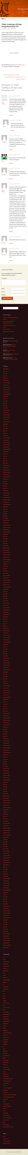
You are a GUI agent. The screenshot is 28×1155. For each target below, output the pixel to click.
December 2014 (6, 690)
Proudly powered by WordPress (14, 1152)
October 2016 (6, 639)
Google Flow (6, 1016)
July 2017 (5, 619)
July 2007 (5, 894)
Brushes (5, 982)
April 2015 (5, 681)
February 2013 (6, 741)
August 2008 (5, 864)
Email (3, 291)
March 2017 (5, 628)
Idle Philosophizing (7, 1032)
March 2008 (5, 876)
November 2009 (6, 830)
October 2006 (6, 915)
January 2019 (6, 577)
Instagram (5, 1042)
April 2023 (5, 460)
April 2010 (5, 819)
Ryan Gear (3, 243)
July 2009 (5, 839)
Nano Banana (6, 1067)
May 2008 (5, 871)
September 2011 (6, 780)
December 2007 (6, 883)
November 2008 (6, 858)
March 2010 (5, 821)
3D (13, 28)
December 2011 (6, 773)
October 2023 (6, 447)
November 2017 (6, 610)
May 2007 (5, 899)
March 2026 (5, 380)
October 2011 (6, 777)
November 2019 (6, 555)
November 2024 (6, 417)
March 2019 (5, 573)
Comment (4, 278)
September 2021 (6, 504)
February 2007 (6, 906)
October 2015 (6, 667)
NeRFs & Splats (6, 1069)
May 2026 (5, 375)
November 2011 (6, 775)
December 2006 (6, 910)
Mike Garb (3, 254)
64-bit (4, 959)
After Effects (6, 970)
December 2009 (6, 828)
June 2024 (5, 428)
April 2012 (5, 763)
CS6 (4, 996)
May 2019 (5, 568)
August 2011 (5, 782)
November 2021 (6, 499)
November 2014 (6, 692)
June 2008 (5, 869)
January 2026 (6, 385)
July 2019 (5, 564)
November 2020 (6, 527)
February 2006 (6, 933)
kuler (4, 1048)
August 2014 (5, 699)
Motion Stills (5, 1060)
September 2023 (6, 449)
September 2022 (6, 476)
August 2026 (5, 369)
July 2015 (5, 674)
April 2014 (5, 708)
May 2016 (5, 651)
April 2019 (5, 571)
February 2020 (6, 548)
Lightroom (5, 1051)
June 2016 (5, 649)
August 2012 (5, 754)
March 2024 (5, 435)
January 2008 (6, 881)
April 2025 (5, 405)
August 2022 (5, 479)
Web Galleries (6, 1124)
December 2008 (6, 855)
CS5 (15, 28)
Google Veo (5, 1023)
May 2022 (5, 486)
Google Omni (6, 1019)
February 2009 (6, 851)
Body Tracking (6, 980)
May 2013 (5, 734)
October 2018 (6, 584)
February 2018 (6, 603)
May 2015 (5, 679)
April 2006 (5, 929)
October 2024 (6, 419)
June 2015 (5, 676)
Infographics (6, 1039)
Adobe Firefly (6, 961)
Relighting (5, 1090)
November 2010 (6, 803)
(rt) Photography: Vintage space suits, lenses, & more (16, 78)
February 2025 (6, 410)
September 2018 (6, 587)
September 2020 (6, 532)
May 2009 (5, 844)
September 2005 (6, 945)
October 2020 (6, 529)
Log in (4, 1136)
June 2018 (5, 594)
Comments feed (6, 1141)
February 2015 (6, 685)
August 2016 (5, 644)
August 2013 (5, 727)
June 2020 (5, 538)
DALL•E (4, 998)
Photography (6, 1076)
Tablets (4, 1108)
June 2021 (5, 511)
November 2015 (6, 665)
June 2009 (5, 842)
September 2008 (6, 862)
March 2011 (5, 793)
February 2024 (6, 437)
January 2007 (6, 908)
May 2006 (5, 926)
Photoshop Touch (7, 1081)
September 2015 (6, 669)
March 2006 (5, 931)
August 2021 (5, 506)
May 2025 (5, 403)
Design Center (6, 1003)
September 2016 (6, 642)
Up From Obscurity (7, 1117)
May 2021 (5, 513)
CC (3, 984)
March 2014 (5, 711)
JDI (3, 1046)
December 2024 (6, 414)
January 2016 (6, 660)
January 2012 (6, 770)
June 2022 (5, 483)
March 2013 (5, 738)
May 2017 (5, 623)
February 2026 (6, 382)
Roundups (5, 1092)
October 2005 (6, 943)
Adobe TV (5, 968)
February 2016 (6, 658)
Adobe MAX (5, 964)
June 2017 (5, 621)
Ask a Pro (5, 977)
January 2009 (6, 853)
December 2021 (6, 497)
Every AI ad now (6, 329)
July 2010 (5, 812)
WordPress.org (6, 1143)
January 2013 (6, 743)
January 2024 (6, 440)
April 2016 (5, 653)
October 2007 (6, 887)
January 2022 (6, 495)
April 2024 (5, 433)
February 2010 (6, 823)
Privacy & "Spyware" (7, 1087)
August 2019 (5, 561)
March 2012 (5, 766)
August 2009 (5, 837)
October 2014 (6, 695)
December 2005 (6, 938)
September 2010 (6, 807)
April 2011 (5, 791)
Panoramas (5, 1074)
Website (3, 295)
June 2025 (5, 401)
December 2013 (6, 718)
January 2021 (6, 522)
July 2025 (5, 398)
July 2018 (5, 591)
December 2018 (6, 580)
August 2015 (5, 672)
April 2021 (5, 516)
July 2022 (5, 481)
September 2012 (6, 752)
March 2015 (5, 683)
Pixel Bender (6, 1083)
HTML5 (4, 1028)
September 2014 (6, 697)
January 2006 (6, 936)
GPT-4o (4, 1026)
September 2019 (6, 559)
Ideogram (5, 1030)
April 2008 (5, 874)
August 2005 (5, 947)
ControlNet (5, 989)
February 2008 (6, 878)
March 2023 (5, 463)
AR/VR (4, 975)
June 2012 (5, 759)
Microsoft (5, 1053)
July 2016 (5, 646)
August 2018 (5, 589)
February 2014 (6, 713)
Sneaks (4, 1101)
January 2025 (6, 412)
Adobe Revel (6, 966)
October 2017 (6, 612)
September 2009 (6, 835)
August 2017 (5, 617)
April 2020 (5, 543)
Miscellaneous (6, 1055)
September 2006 (6, 917)
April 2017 (5, 626)
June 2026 (5, 373)
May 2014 (5, 706)
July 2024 (5, 426)
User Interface (6, 1120)
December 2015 (6, 662)
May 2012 (5, 761)
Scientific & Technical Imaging (9, 1094)
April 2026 (5, 378)
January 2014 (6, 715)
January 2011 (6, 798)
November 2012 (6, 747)
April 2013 (5, 736)
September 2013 (6, 724)
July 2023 (5, 454)
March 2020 (5, 545)
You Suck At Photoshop (8, 1127)
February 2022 (6, 493)
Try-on (4, 1110)
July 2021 (5, 509)
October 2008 (6, 860)
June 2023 (5, 456)
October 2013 (6, 722)
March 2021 (5, 518)
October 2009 (6, 832)
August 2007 (5, 892)
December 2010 (6, 800)
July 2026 (5, 371)
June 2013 (5, 731)
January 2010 (6, 825)
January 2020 (6, 550)
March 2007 (5, 904)
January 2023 (6, 467)
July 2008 (5, 867)
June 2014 (5, 704)
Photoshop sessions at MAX (10, 75)
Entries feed (6, 1138)
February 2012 (6, 768)
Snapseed (5, 1099)
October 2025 (6, 392)
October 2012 (6, 750)
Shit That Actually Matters (8, 1097)
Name (3, 288)
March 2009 (5, 848)
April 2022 (5, 488)
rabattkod (3, 174)
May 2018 (5, 596)
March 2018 (5, 600)
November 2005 (6, 940)
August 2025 (5, 396)
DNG (4, 1005)
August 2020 (5, 534)
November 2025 (6, 389)
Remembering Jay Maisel (8, 331)
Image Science (6, 1037)
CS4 (4, 991)
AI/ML (4, 973)
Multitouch (5, 1065)
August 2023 (5, 451)
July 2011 (5, 784)
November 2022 (6, 472)
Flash (4, 1009)
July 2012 (5, 757)
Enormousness (6, 1007)
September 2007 (6, 890)
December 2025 (6, 387)
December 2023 (6, 442)
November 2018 (6, 582)
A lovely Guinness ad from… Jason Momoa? (9, 346)
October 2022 (6, 474)
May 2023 (5, 458)
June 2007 (5, 897)
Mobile (4, 1058)
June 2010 (5, 814)
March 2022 (5, 490)
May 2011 (5, 789)
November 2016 (6, 637)
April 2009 (5, 846)
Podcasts (5, 1085)
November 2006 (6, 913)
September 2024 (6, 421)
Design (4, 1000)
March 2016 (5, 656)
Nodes (4, 1071)
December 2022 (6, 470)
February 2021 (6, 520)
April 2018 (5, 598)
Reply (12, 115)
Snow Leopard (6, 1104)
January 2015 (6, 688)
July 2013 (5, 729)
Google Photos (6, 1021)
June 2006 (5, 924)
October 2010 (6, 805)
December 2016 (6, 635)
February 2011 (6, 796)
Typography (5, 1113)
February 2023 (6, 465)
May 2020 (5, 541)
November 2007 (6, 885)
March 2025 (5, 408)
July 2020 (5, 536)
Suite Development (7, 1106)
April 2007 (5, 901)
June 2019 (5, 566)
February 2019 (6, 575)
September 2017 (6, 614)
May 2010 (5, 816)
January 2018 (6, 605)
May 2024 (5, 431)
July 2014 (5, 701)
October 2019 (6, 557)
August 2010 (5, 809)
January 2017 (6, 633)
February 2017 (6, 630)
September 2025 (6, 394)
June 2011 (5, 786)
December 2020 (6, 525)
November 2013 (6, 720)
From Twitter (6, 1012)
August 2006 (5, 920)
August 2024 (5, 424)
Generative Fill (6, 1014)
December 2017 (6, 607)
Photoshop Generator (8, 1078)
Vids (4, 1122)
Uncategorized (6, 1115)
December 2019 (6, 552)
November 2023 (6, 444)
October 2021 (6, 502)
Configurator (6, 986)
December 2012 (6, 745)
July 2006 (5, 922)
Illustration (5, 1035)
